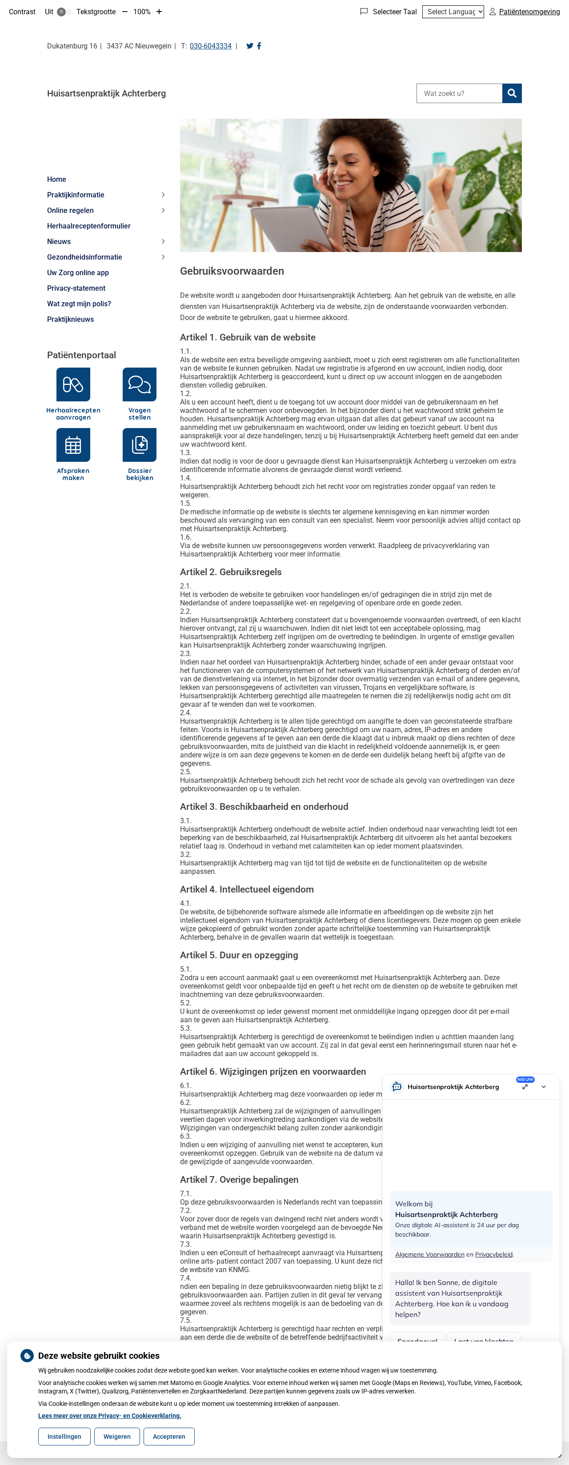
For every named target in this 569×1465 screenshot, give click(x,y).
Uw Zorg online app (78, 272)
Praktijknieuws (70, 319)
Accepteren (169, 1436)
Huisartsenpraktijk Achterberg (106, 93)
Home (56, 179)
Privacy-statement (76, 288)
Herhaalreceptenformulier (89, 226)
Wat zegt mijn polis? (79, 304)
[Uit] (64, 12)
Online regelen (70, 210)
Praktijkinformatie (75, 195)
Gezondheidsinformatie (84, 257)
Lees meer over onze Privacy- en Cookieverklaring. (109, 1415)
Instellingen (64, 1436)
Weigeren (117, 1436)
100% (142, 12)
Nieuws (59, 241)
